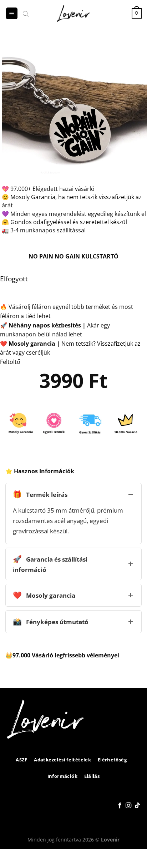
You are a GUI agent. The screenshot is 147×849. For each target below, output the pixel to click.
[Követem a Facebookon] (120, 806)
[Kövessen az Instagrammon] (128, 806)
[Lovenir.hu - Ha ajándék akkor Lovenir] (73, 14)
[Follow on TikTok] (137, 806)
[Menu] (11, 13)
